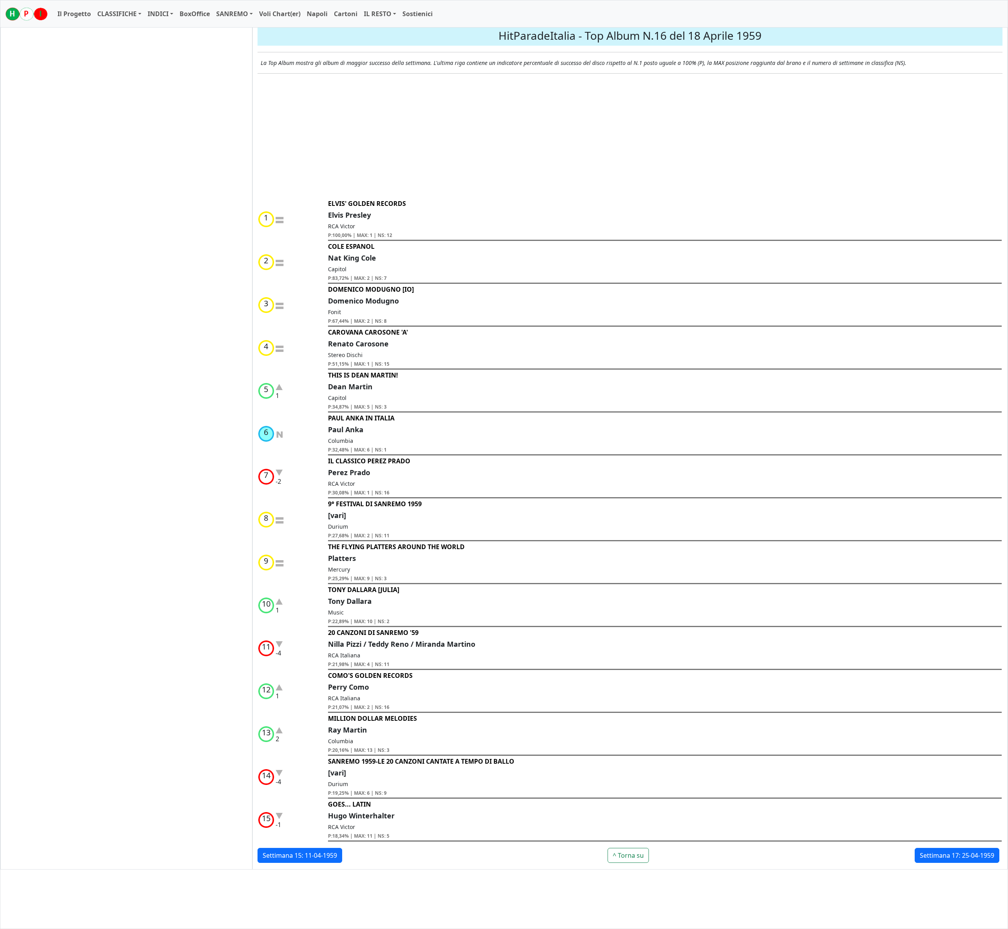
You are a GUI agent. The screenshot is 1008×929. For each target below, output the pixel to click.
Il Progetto (74, 13)
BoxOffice (195, 13)
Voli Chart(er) (279, 13)
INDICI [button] (158, 13)
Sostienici (417, 13)
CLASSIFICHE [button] (117, 13)
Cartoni (346, 13)
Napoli (317, 13)
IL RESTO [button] (377, 13)
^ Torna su (628, 855)
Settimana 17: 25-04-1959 (957, 855)
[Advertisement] (630, 136)
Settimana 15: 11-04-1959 (300, 855)
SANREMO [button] (232, 13)
